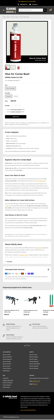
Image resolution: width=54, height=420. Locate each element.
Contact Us (34, 4)
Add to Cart (16, 116)
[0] (50, 10)
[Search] (45, 10)
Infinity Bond (39, 247)
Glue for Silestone (33, 368)
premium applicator (16, 111)
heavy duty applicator (16, 109)
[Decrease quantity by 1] (12, 105)
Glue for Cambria (33, 357)
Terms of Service (7, 368)
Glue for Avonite (7, 361)
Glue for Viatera (33, 359)
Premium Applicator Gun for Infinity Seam (30, 311)
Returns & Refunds (7, 382)
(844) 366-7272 (22, 4)
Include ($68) (16, 109)
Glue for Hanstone (34, 366)
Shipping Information (8, 380)
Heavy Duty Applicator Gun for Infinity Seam (11, 311)
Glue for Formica (7, 363)
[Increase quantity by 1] (19, 105)
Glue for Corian (14, 16)
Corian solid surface (21, 143)
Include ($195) (15, 111)
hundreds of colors (23, 255)
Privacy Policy (6, 387)
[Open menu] (3, 10)
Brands (8, 16)
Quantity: (7, 105)
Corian (6, 205)
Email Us (35, 384)
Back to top (27, 345)
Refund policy (6, 370)
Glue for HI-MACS (7, 357)
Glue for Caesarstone (34, 363)
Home (4, 16)
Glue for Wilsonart (7, 359)
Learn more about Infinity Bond (28, 410)
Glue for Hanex (6, 366)
